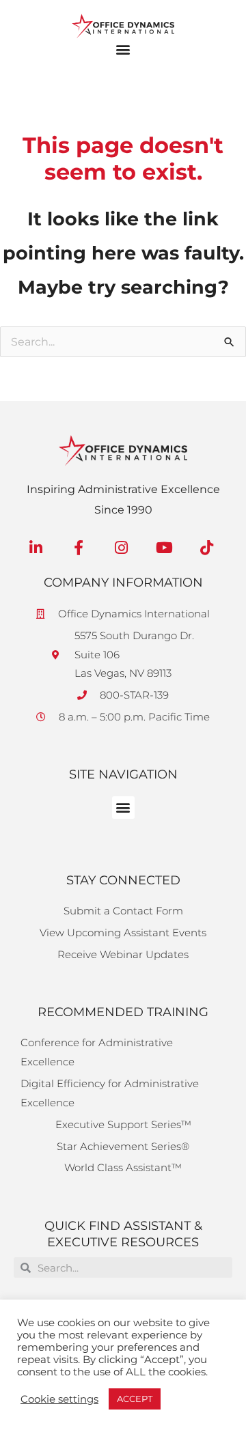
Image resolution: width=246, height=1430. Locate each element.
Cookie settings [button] (59, 1399)
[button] (123, 49)
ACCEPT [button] (134, 1398)
